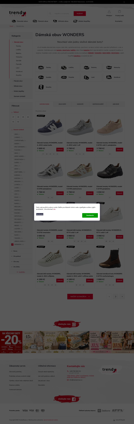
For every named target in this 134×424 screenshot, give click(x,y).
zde (54, 209)
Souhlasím (90, 215)
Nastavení (39, 214)
